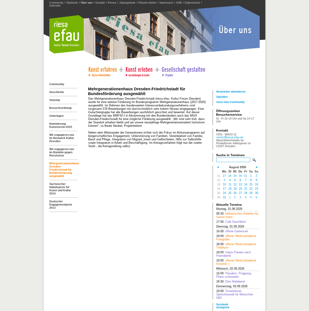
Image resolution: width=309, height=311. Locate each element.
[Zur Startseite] (66, 52)
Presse (112, 2)
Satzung (54, 100)
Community (56, 2)
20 (240, 188)
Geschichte (56, 92)
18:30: (230, 281)
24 (224, 193)
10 (224, 184)
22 (250, 188)
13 (240, 184)
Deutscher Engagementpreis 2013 (60, 204)
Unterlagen (56, 115)
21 (245, 188)
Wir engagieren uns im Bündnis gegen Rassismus (61, 152)
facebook (222, 304)
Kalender (55, 5)
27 (224, 175)
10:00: (234, 294)
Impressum (166, 2)
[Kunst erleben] (139, 70)
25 (229, 193)
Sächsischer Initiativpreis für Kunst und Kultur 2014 (60, 188)
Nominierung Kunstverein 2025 (60, 125)
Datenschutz (192, 2)
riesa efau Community (230, 101)
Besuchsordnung (60, 108)
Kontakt (100, 2)
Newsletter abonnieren (230, 91)
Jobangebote (127, 2)
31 (245, 175)
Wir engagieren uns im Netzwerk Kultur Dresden (61, 138)
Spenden (222, 96)
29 (235, 175)
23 (256, 188)
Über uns (87, 2)
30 (240, 175)
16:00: (232, 231)
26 (235, 193)
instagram (222, 307)
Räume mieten (147, 2)
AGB (179, 2)
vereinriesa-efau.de (229, 137)
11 (229, 184)
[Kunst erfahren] (102, 70)
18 (229, 188)
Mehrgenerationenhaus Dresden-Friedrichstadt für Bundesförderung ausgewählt (63, 170)
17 (224, 188)
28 (229, 175)
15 (250, 184)
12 (235, 184)
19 (235, 188)
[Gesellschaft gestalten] (183, 70)
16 (256, 184)
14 (245, 184)
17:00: (231, 221)
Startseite (72, 2)
